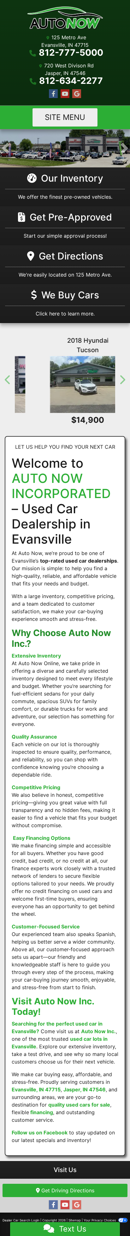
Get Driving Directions (67, 1190)
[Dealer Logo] (65, 18)
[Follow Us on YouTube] (65, 93)
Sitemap (74, 1220)
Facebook (56, 1132)
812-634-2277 (71, 80)
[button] (5, 148)
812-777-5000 (71, 52)
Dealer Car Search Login (21, 1220)
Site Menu (65, 117)
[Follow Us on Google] (76, 93)
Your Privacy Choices (100, 1220)
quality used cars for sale (79, 1105)
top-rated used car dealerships (78, 561)
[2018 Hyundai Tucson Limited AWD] (65, 384)
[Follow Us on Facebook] (53, 93)
